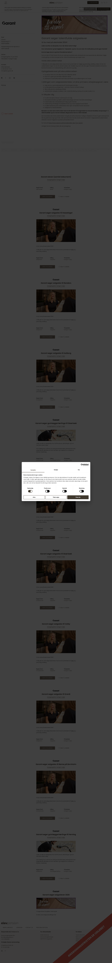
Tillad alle (77, 497)
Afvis (34, 497)
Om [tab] (79, 469)
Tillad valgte (56, 497)
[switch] (47, 491)
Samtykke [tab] (33, 470)
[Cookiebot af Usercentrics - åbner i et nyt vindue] (82, 465)
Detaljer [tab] (56, 469)
